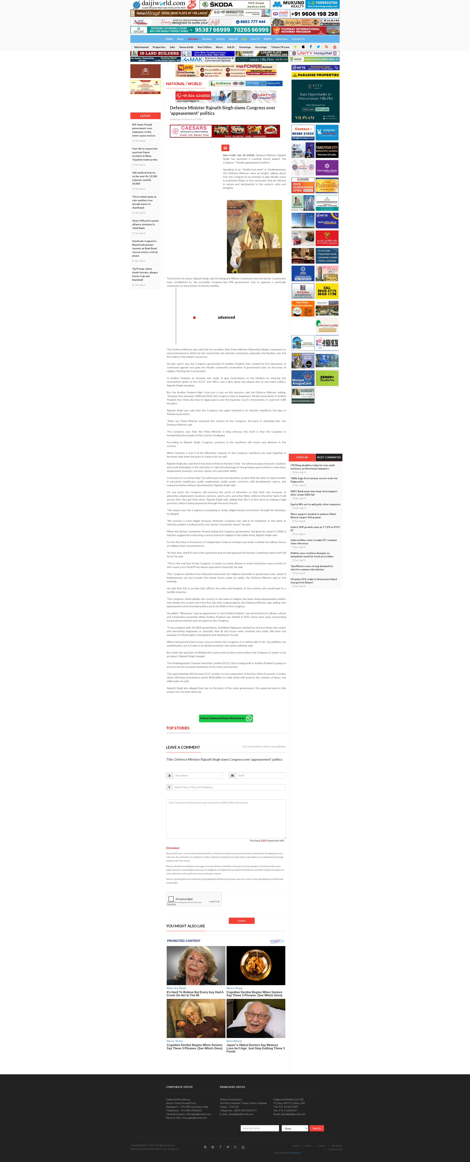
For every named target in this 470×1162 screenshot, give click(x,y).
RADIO (268, 38)
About (308, 1145)
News (180, 38)
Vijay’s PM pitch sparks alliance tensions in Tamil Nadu (145, 224)
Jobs (172, 47)
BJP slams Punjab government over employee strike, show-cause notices (143, 130)
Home (296, 1145)
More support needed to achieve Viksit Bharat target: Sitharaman (313, 516)
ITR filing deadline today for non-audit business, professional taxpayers (313, 467)
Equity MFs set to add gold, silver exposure (316, 504)
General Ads (186, 47)
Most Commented (329, 457)
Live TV (255, 38)
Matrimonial (141, 47)
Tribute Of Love (280, 47)
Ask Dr (231, 47)
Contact (321, 1145)
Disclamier (337, 1145)
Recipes (207, 38)
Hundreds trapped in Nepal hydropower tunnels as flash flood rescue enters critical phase (145, 248)
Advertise (282, 38)
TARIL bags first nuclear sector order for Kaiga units (314, 480)
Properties (159, 47)
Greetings (245, 47)
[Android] (295, 46)
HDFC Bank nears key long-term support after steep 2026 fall (314, 493)
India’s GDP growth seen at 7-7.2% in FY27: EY (315, 529)
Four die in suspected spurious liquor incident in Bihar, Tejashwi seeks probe (144, 154)
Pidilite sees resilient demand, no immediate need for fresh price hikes (312, 555)
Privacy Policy (335, 1149)
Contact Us (298, 38)
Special (233, 38)
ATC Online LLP (292, 1152)
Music (219, 47)
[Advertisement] (194, 177)
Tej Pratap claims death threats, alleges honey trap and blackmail (145, 274)
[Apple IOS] (303, 46)
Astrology (261, 47)
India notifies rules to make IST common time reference (314, 542)
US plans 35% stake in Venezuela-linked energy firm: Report (314, 581)
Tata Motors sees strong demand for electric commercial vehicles (312, 568)
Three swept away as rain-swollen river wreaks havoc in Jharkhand (144, 202)
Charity (220, 38)
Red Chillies (205, 47)
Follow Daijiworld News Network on (223, 718)
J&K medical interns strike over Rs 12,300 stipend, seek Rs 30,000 (144, 178)
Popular (302, 457)
